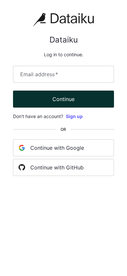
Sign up (74, 116)
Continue (63, 99)
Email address (39, 74)
